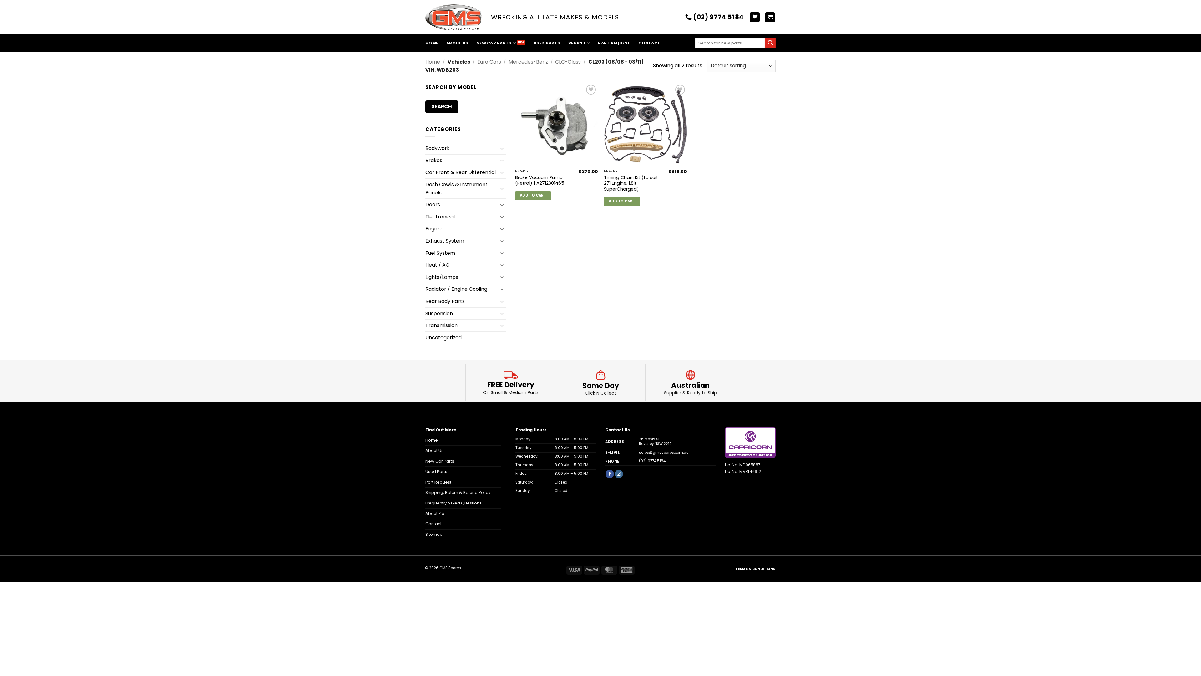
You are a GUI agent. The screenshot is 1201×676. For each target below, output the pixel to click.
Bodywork (437, 148)
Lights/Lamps (441, 277)
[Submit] (770, 43)
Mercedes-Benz (528, 61)
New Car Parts (493, 43)
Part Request (614, 43)
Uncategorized (443, 337)
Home (431, 43)
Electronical (440, 216)
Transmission (441, 325)
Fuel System (440, 253)
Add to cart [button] (533, 195)
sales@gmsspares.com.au (664, 452)
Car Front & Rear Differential (460, 172)
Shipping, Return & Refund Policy (457, 492)
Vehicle (577, 43)
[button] (770, 17)
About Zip (434, 513)
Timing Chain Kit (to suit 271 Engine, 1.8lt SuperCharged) (631, 183)
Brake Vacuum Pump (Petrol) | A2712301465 (539, 180)
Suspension (439, 313)
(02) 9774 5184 (652, 460)
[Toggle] (502, 148)
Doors (432, 204)
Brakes (433, 160)
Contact (649, 43)
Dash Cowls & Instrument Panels (456, 188)
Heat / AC (437, 265)
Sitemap (434, 534)
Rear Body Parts (445, 301)
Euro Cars (489, 61)
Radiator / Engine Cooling (456, 289)
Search (442, 106)
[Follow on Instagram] (619, 474)
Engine (433, 228)
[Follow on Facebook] (610, 474)
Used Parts (547, 43)
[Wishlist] (755, 17)
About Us (457, 43)
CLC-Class (568, 61)
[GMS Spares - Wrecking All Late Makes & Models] (453, 17)
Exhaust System (444, 240)
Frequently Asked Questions (453, 503)
